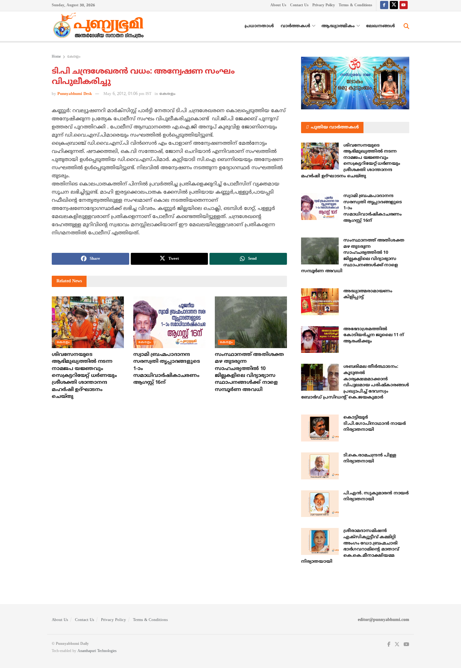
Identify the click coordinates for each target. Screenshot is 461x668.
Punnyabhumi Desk (74, 94)
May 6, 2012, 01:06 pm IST (127, 94)
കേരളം (73, 57)
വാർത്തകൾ (295, 26)
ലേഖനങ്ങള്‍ (380, 26)
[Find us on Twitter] (394, 5)
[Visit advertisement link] (355, 83)
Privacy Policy (323, 5)
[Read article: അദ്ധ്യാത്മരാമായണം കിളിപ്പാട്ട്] (320, 301)
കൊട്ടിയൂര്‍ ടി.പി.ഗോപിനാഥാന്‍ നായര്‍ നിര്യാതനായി (374, 423)
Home (56, 57)
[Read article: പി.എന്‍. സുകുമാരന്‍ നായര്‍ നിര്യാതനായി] (320, 503)
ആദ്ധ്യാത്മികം (338, 26)
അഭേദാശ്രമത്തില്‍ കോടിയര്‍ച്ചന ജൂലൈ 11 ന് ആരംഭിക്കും (373, 335)
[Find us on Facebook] (384, 5)
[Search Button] (406, 26)
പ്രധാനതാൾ (259, 26)
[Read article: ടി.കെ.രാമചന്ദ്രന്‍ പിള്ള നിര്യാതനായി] (320, 465)
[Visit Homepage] (100, 26)
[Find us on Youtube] (404, 5)
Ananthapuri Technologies (97, 651)
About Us (278, 5)
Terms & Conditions (355, 5)
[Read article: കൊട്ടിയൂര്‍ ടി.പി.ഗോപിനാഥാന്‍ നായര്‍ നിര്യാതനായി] (320, 428)
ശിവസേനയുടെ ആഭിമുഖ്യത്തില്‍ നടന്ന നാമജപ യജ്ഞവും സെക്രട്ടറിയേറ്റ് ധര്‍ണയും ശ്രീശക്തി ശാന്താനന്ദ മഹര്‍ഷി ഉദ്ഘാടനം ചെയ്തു (84, 376)
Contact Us (299, 5)
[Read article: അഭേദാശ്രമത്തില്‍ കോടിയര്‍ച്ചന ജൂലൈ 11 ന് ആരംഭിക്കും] (320, 339)
